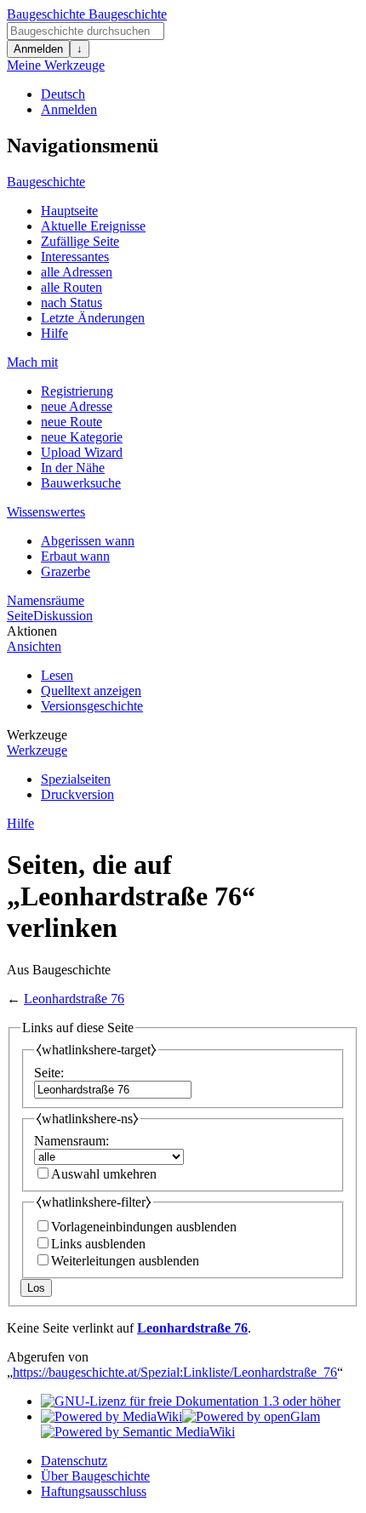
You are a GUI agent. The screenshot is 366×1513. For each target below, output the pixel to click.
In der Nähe (73, 467)
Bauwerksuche (81, 483)
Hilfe (54, 333)
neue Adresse (76, 406)
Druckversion (77, 794)
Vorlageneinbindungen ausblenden (144, 1226)
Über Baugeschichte (95, 1476)
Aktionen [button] (32, 631)
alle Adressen (76, 272)
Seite (20, 615)
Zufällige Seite (80, 241)
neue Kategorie (82, 437)
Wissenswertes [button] (46, 512)
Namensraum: (71, 1140)
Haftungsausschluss (93, 1491)
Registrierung (77, 391)
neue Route (71, 421)
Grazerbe (65, 571)
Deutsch (63, 94)
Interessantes (75, 256)
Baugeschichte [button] (46, 181)
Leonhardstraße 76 (74, 998)
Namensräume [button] (45, 600)
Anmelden (38, 49)
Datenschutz (74, 1460)
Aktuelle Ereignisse (93, 226)
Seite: (49, 1072)
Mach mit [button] (32, 362)
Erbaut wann (75, 556)
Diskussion (63, 615)
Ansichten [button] (34, 646)
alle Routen (71, 287)
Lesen (57, 675)
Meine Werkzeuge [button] (56, 65)
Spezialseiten (76, 779)
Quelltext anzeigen (91, 690)
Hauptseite (69, 210)
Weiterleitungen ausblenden (125, 1260)
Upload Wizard (82, 452)
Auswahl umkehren (104, 1174)
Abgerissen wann (87, 541)
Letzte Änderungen (93, 318)
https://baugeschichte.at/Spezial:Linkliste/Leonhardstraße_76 (175, 1372)
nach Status (71, 302)
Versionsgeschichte (92, 706)
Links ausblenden (98, 1243)
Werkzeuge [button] (37, 735)
